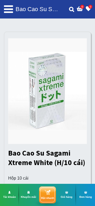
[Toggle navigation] (8, 9)
